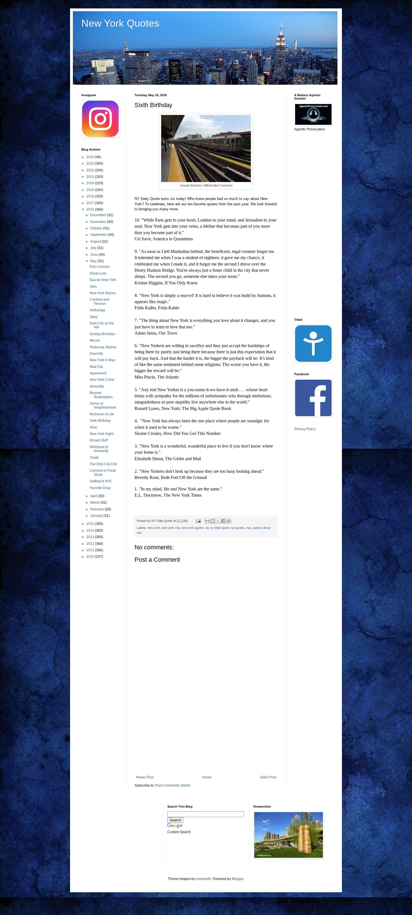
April (94, 496)
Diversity (96, 354)
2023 (90, 163)
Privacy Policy (305, 429)
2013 (90, 537)
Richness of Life (102, 414)
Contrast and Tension (99, 301)
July (93, 248)
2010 (90, 557)
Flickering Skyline (103, 347)
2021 (90, 177)
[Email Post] (198, 520)
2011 (90, 550)
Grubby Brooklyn (102, 334)
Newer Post (145, 777)
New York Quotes (120, 23)
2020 (90, 183)
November (98, 222)
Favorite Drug (100, 488)
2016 (90, 209)
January (96, 516)
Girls (93, 287)
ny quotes (237, 527)
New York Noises (103, 293)
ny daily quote (219, 527)
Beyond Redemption (101, 395)
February (97, 509)
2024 (90, 157)
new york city (171, 527)
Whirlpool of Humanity (99, 449)
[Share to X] (218, 521)
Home (207, 777)
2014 (90, 531)
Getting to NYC (101, 481)
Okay (94, 317)
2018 (90, 196)
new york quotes (192, 527)
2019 (90, 190)
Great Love (98, 273)
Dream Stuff (99, 440)
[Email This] (207, 521)
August (96, 241)
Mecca (95, 340)
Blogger (238, 879)
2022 (90, 170)
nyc (248, 527)
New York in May (102, 360)
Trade (94, 458)
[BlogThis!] (213, 521)
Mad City (96, 367)
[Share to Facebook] (223, 521)
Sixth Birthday (100, 421)
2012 (90, 544)
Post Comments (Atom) (172, 785)
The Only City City (103, 464)
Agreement (98, 373)
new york (153, 527)
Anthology (97, 310)
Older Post (268, 777)
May (94, 261)
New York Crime (102, 380)
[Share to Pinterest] (229, 521)
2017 (90, 203)
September (99, 235)
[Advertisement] (206, 729)
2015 (90, 524)
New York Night (101, 434)
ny (207, 527)
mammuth (203, 879)
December (98, 215)
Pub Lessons (100, 267)
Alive (93, 427)
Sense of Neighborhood (103, 405)
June (94, 255)
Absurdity (97, 386)
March (95, 502)
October (96, 228)
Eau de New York (103, 280)
